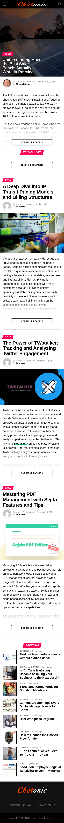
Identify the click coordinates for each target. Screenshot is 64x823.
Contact (28, 805)
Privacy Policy (46, 805)
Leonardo (21, 207)
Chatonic (14, 805)
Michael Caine (23, 84)
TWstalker (20, 443)
